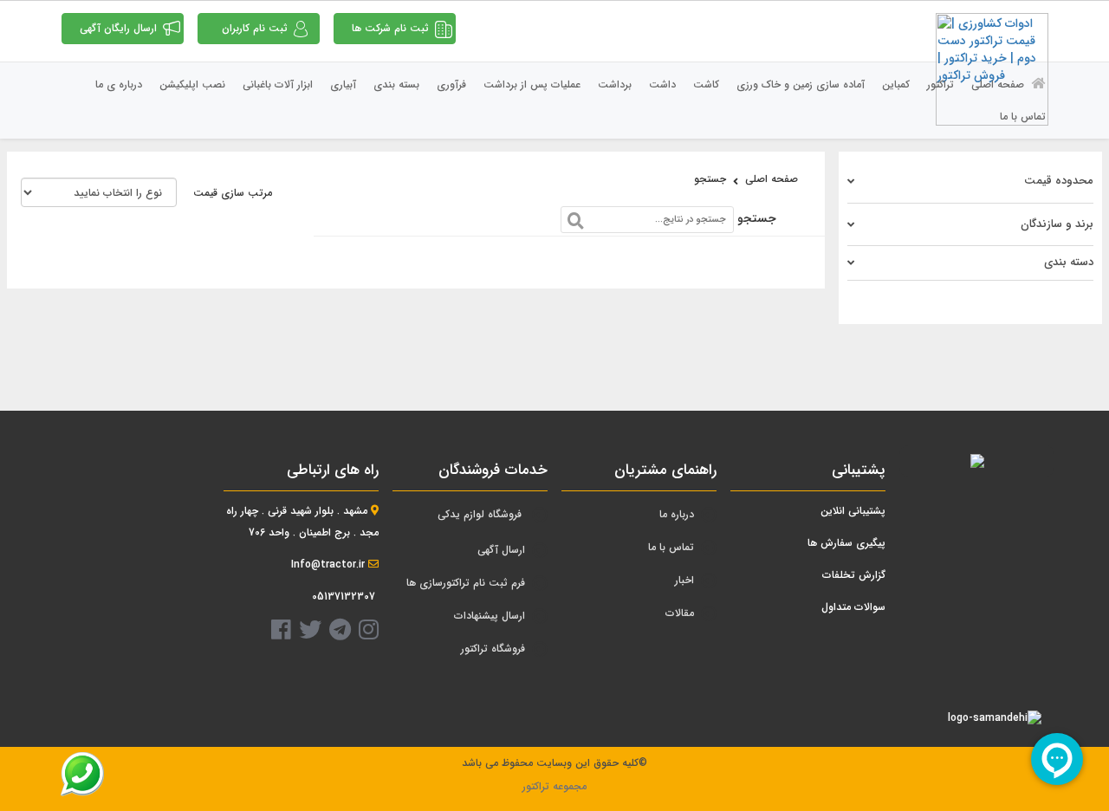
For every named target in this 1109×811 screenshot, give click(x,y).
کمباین (896, 84)
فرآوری (451, 84)
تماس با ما (1023, 116)
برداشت (615, 84)
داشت (662, 84)
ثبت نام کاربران (255, 28)
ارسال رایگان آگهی (118, 28)
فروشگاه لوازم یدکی (480, 514)
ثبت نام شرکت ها (390, 28)
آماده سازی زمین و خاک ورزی (800, 84)
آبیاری (343, 84)
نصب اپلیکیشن (192, 84)
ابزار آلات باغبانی (278, 84)
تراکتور (940, 84)
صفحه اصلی (999, 84)
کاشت (706, 84)
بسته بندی (396, 84)
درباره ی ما (118, 84)
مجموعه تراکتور (554, 786)
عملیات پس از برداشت (531, 84)
